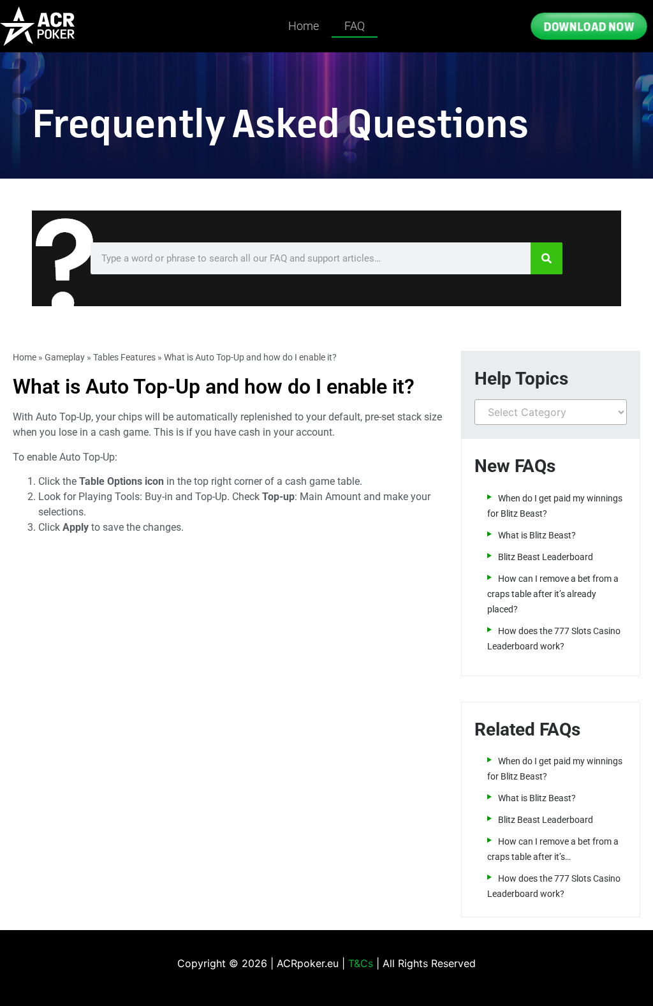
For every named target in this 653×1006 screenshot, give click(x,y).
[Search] (546, 258)
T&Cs (360, 963)
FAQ (354, 26)
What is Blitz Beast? (537, 535)
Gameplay (65, 357)
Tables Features (124, 357)
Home (303, 26)
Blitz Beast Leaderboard (545, 557)
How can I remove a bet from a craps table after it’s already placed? (553, 593)
